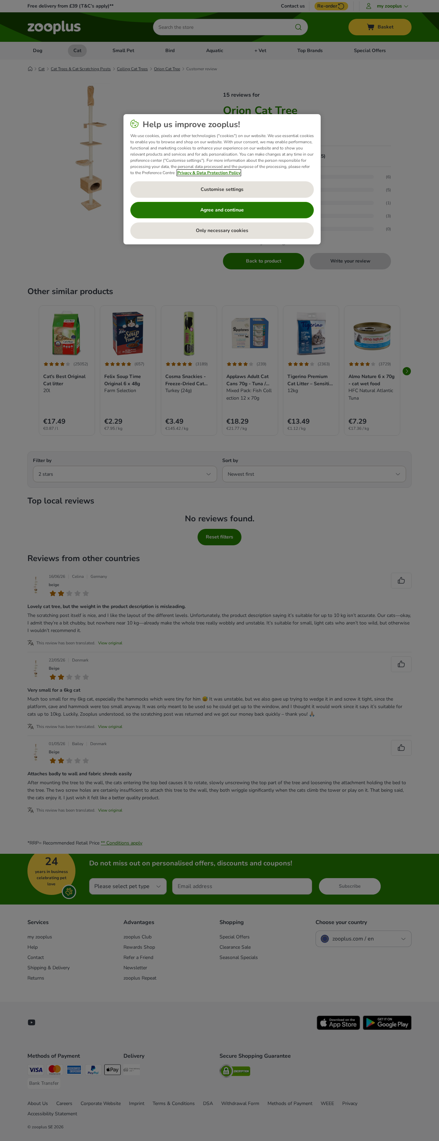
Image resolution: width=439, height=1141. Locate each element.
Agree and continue (222, 210)
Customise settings (222, 189)
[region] (222, 179)
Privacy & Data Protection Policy (208, 172)
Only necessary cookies (222, 230)
